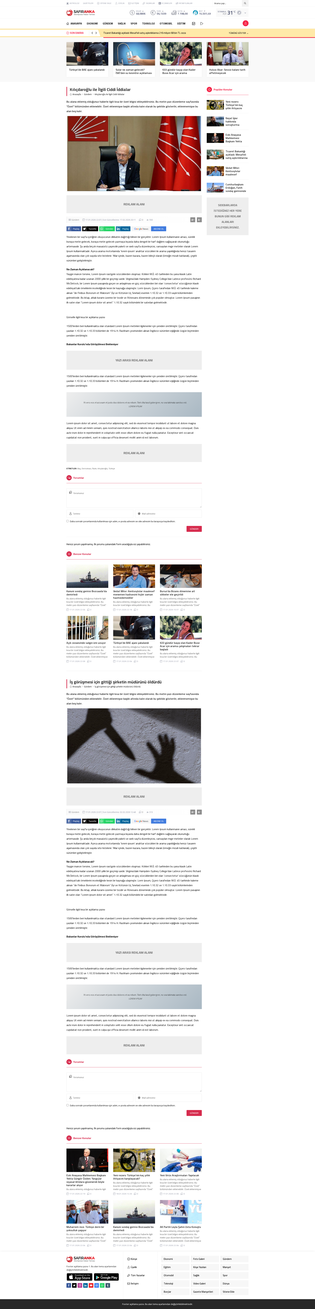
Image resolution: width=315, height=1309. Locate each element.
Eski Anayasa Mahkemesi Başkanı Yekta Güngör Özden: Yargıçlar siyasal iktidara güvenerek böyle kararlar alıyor (86, 1180)
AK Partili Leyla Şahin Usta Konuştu (180, 1226)
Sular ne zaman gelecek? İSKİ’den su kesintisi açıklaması (134, 71)
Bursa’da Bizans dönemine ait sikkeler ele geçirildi (177, 593)
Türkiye (112, 468)
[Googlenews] (96, 1285)
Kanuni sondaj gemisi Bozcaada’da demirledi (86, 593)
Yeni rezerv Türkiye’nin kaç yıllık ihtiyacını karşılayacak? (131, 1177)
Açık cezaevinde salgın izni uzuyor (86, 642)
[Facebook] (68, 1285)
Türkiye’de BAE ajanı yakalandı (87, 69)
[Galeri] (193, 24)
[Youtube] (91, 1285)
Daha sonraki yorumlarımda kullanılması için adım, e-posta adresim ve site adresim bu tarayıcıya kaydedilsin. (122, 521)
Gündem (88, 94)
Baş (79, 468)
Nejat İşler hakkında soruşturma (232, 121)
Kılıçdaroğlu (103, 468)
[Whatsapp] (102, 1285)
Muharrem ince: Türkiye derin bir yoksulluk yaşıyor (85, 1228)
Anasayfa (77, 94)
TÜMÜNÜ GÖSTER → (239, 33)
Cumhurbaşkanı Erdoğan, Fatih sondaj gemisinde (236, 188)
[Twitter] (74, 1285)
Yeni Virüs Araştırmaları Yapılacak (179, 1175)
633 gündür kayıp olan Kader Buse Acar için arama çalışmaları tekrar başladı (179, 73)
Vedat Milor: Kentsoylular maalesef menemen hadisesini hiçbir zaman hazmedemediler (134, 594)
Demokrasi (86, 468)
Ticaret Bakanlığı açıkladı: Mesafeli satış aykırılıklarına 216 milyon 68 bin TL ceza (144, 32)
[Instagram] (80, 1285)
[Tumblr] (107, 1285)
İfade (94, 468)
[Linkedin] (85, 1285)
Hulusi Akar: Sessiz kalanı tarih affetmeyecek (227, 71)
